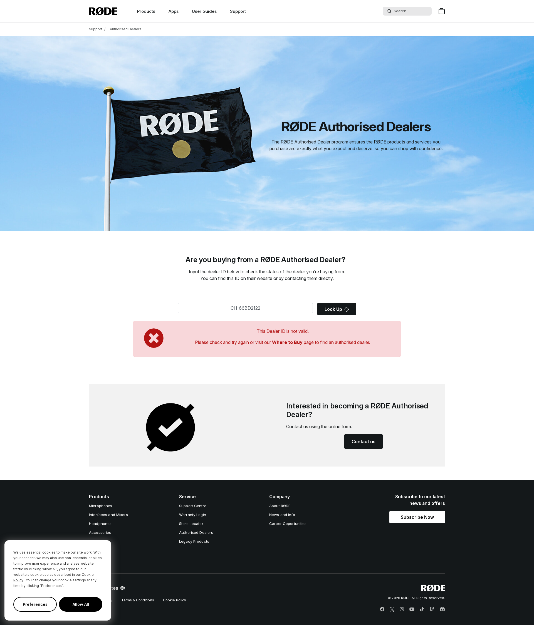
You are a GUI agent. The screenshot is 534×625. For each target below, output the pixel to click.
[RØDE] (103, 11)
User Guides (204, 11)
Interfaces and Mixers (108, 514)
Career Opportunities (288, 523)
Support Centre (192, 506)
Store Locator (191, 523)
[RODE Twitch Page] (431, 609)
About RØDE (279, 506)
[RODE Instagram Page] (402, 609)
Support (238, 11)
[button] (417, 517)
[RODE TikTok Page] (422, 609)
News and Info (282, 514)
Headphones (100, 523)
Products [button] (146, 11)
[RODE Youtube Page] (411, 609)
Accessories (100, 532)
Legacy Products (194, 541)
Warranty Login (192, 514)
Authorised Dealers (125, 29)
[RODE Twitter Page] (392, 609)
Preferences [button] (35, 604)
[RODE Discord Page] (442, 609)
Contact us (363, 441)
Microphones (100, 506)
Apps (174, 11)
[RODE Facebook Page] (382, 609)
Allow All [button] (81, 604)
